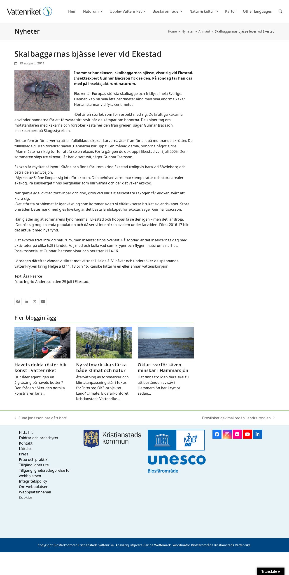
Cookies (26, 497)
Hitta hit (26, 432)
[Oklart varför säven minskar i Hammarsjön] (166, 342)
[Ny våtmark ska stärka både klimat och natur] (104, 342)
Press (23, 454)
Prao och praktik (33, 459)
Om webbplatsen (33, 486)
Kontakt (26, 443)
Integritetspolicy (33, 481)
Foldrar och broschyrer (38, 437)
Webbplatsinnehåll (35, 492)
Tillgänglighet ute (34, 464)
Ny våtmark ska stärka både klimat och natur (101, 367)
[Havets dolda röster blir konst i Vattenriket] (42, 342)
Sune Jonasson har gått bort (40, 418)
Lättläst (25, 448)
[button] (280, 11)
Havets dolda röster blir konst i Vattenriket (40, 367)
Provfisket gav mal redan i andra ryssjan (236, 418)
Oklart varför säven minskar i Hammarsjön (163, 367)
